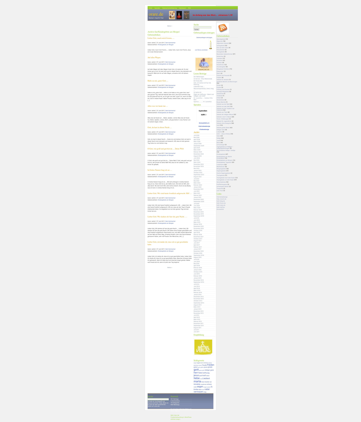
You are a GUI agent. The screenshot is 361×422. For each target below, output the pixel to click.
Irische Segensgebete (223, 173)
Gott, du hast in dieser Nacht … (160, 127)
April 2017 (197, 245)
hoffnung (206, 373)
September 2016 (199, 255)
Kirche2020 (220, 209)
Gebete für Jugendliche (224, 121)
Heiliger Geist (221, 129)
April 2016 (197, 265)
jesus (196, 375)
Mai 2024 (196, 160)
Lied (201, 378)
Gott (218, 125)
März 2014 (197, 290)
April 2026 (197, 139)
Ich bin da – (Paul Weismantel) (203, 79)
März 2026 (197, 141)
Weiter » (169, 26)
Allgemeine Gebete (222, 43)
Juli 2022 (196, 179)
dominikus (196, 365)
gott (196, 369)
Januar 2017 (197, 249)
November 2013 (199, 298)
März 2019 (197, 222)
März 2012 (197, 319)
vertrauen (198, 391)
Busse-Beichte (221, 102)
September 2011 (199, 325)
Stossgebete (220, 52)
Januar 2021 (197, 197)
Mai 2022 (196, 181)
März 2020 (197, 207)
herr (196, 372)
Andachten (220, 56)
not (211, 382)
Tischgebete (220, 175)
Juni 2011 (196, 332)
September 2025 (199, 145)
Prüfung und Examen (223, 89)
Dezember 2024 (199, 154)
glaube (205, 367)
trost (203, 389)
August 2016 (197, 257)
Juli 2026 (196, 135)
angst (195, 363)
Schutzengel (220, 144)
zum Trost (220, 190)
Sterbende (220, 93)
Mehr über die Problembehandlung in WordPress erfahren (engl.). (181, 417)
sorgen (205, 387)
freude (204, 365)
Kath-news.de (221, 205)
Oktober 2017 (198, 238)
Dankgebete (220, 45)
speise (208, 387)
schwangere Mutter (223, 186)
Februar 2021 (198, 195)
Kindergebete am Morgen (166, 44)
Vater (218, 136)
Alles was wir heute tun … (158, 106)
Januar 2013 (197, 309)
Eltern (218, 73)
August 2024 (198, 156)
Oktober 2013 (198, 301)
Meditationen (221, 166)
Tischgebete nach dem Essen (226, 177)
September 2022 (199, 174)
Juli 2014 (196, 284)
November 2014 (199, 280)
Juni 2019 (197, 220)
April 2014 (197, 288)
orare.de (156, 14)
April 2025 (197, 147)
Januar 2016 (197, 269)
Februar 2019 (198, 224)
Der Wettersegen (199, 76)
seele (195, 387)
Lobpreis (219, 132)
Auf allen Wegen (154, 57)
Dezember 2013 (199, 296)
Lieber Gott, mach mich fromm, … (161, 38)
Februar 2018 (198, 234)
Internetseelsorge (204, 126)
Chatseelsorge (204, 129)
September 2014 (199, 282)
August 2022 (197, 176)
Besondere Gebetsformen (224, 54)
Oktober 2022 (198, 172)
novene (197, 384)
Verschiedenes (221, 182)
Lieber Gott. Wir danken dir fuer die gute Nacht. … (167, 216)
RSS (189, 8)
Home (150, 8)
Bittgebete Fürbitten (223, 69)
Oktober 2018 (198, 230)
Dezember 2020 (199, 199)
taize (199, 389)
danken (210, 363)
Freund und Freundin (223, 75)
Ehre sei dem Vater (222, 47)
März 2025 (197, 150)
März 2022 (197, 183)
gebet (202, 367)
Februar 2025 (198, 152)
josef (200, 375)
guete (200, 370)
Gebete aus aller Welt (223, 106)
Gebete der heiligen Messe (225, 114)
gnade (210, 367)
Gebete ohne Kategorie (224, 123)
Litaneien (219, 58)
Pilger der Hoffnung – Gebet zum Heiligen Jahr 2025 (204, 95)
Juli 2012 (196, 315)
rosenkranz (203, 384)
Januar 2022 (197, 187)
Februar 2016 (198, 267)
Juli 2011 (196, 329)
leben (207, 375)
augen (198, 363)
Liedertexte (220, 164)
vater (207, 389)
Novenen (219, 60)
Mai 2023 (196, 168)
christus (205, 363)
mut (202, 382)
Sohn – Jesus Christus (223, 134)
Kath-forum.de (221, 203)
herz (200, 373)
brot (202, 363)
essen (200, 365)
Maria (218, 142)
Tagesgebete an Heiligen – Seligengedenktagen (225, 147)
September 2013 (199, 303)
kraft (204, 375)
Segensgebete (221, 171)
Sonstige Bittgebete (223, 91)
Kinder (219, 85)
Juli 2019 (196, 218)
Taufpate (219, 95)
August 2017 (197, 241)
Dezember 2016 (199, 251)
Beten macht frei (156, 18)
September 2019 (199, 216)
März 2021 (197, 193)
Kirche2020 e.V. (204, 123)
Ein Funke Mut (198, 81)
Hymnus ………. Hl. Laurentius (203, 101)
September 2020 (199, 201)
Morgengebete (221, 168)
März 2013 (197, 307)
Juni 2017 (197, 243)
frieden (210, 365)
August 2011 (197, 327)
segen (200, 386)
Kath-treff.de (221, 207)
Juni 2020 (197, 205)
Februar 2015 (198, 276)
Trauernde (220, 188)
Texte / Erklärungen (223, 119)
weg (205, 392)
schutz (209, 384)
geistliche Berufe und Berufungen (227, 81)
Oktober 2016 (198, 253)
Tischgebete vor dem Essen (225, 180)
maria (197, 381)
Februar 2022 (198, 185)
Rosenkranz (220, 64)
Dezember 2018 (199, 226)
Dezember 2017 (198, 236)
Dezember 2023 (199, 164)
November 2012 (199, 313)
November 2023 (199, 166)
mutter (206, 382)
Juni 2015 (197, 274)
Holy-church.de (221, 199)
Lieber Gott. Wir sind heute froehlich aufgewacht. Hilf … (170, 193)
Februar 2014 (198, 292)
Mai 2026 (196, 137)
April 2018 (197, 232)
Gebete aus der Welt (223, 104)
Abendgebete (221, 39)
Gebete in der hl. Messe (224, 117)
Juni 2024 (197, 158)
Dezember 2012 (198, 311)
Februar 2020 (198, 210)
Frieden (219, 77)
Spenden (157, 8)
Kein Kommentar (170, 42)
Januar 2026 (197, 143)
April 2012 (197, 317)
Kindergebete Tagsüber (224, 162)
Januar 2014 (197, 294)
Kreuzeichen (220, 49)
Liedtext (206, 378)
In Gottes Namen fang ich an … (160, 170)
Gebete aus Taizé (222, 112)
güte (203, 370)
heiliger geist (209, 370)
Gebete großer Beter (223, 127)
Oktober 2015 (198, 272)
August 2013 (197, 305)
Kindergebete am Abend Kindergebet (224, 157)
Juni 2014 (197, 286)
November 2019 (199, 214)
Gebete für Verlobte (223, 79)
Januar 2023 (197, 170)
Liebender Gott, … (199, 86)
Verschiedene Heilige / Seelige (226, 150)
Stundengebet (221, 66)
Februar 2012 (198, 321)
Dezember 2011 (198, 323)
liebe (197, 378)
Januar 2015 (197, 278)
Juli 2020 (196, 203)
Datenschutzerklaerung (169, 8)
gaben (196, 367)
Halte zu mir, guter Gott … (158, 80)
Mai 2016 (196, 263)
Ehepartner (220, 71)
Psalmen (219, 62)
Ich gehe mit (197, 92)
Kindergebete (221, 154)
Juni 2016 (197, 261)
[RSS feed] (223, 33)
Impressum (182, 8)
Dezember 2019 (199, 212)
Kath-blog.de (221, 201)
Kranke (219, 87)
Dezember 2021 (198, 189)
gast (199, 367)
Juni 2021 (197, 191)
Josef (218, 140)
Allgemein (220, 41)
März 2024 (197, 162)
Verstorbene (220, 100)
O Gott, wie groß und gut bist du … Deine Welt (166, 148)
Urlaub (219, 97)
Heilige (219, 138)
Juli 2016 (196, 259)
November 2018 (199, 228)
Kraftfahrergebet (222, 184)
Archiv (196, 132)
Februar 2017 (198, 247)
